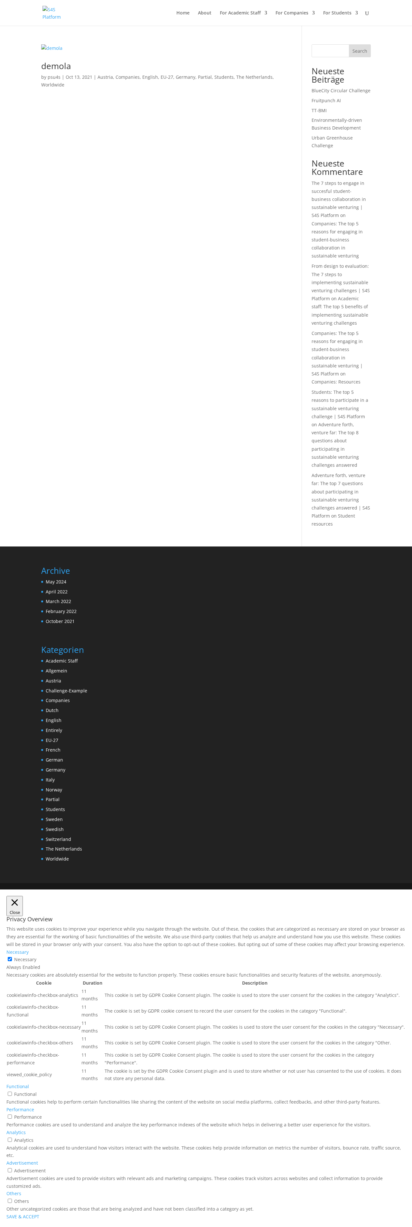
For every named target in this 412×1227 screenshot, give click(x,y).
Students (224, 77)
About (204, 13)
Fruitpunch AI (326, 100)
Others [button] (13, 1193)
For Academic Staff (240, 13)
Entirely (54, 730)
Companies (128, 77)
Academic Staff (62, 661)
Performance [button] (20, 1109)
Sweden (54, 819)
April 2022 (57, 592)
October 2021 (60, 621)
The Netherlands (254, 77)
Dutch (52, 710)
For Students (337, 13)
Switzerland (58, 839)
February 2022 (61, 611)
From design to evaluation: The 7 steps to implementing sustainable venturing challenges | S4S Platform (341, 282)
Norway (54, 790)
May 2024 (56, 582)
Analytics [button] (16, 1132)
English (150, 77)
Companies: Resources (336, 382)
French (53, 750)
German (54, 760)
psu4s (54, 77)
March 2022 (58, 601)
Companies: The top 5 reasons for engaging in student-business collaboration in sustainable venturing (337, 240)
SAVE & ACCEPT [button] (22, 1216)
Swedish (55, 829)
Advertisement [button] (22, 1163)
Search (359, 51)
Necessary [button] (17, 952)
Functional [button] (17, 1086)
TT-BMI (319, 110)
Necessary (25, 959)
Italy (50, 780)
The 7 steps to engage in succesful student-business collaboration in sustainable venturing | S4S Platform (339, 199)
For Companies (292, 13)
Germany (185, 77)
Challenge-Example (66, 691)
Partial (205, 77)
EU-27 (167, 77)
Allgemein (56, 671)
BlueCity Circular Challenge (341, 90)
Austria (105, 77)
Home (183, 13)
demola (56, 66)
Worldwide (52, 85)
